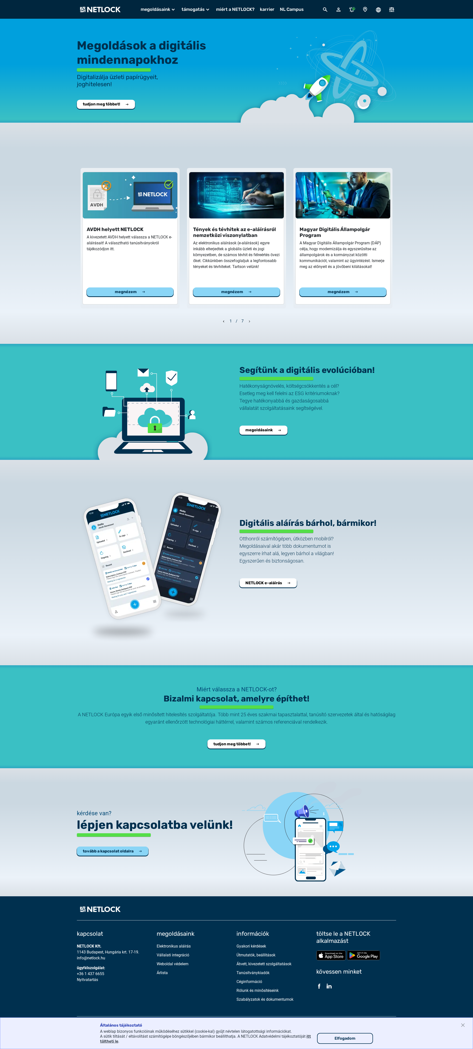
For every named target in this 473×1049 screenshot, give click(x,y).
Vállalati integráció (173, 955)
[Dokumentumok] (391, 9)
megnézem (126, 291)
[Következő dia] (249, 320)
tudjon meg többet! (101, 104)
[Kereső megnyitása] (325, 9)
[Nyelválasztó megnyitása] (378, 9)
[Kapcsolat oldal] (365, 9)
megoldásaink (259, 430)
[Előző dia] (223, 320)
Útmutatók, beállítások (255, 955)
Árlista (162, 972)
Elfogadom (345, 1038)
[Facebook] (319, 986)
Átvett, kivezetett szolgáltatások (263, 964)
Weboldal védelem (172, 964)
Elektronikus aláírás (174, 946)
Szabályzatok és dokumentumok (264, 999)
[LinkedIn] (329, 986)
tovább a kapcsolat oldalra (108, 851)
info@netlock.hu (91, 958)
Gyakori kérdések (251, 946)
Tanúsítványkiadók (253, 972)
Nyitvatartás (87, 979)
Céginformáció (249, 981)
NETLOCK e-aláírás (263, 583)
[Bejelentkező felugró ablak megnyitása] (338, 9)
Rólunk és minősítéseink (257, 990)
